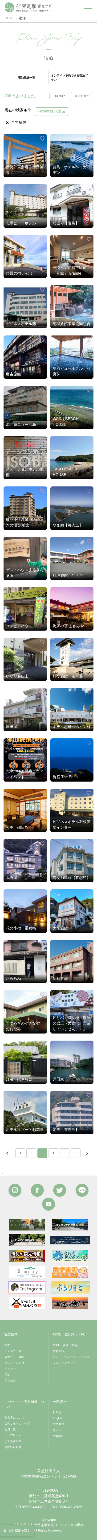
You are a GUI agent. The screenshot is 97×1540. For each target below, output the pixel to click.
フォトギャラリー (64, 1362)
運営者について (14, 1417)
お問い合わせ (12, 1447)
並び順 (58, 96)
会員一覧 (10, 1429)
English (58, 1418)
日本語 (57, 1412)
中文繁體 (58, 1424)
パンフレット (12, 1435)
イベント (10, 1368)
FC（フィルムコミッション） (72, 1357)
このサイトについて (17, 1423)
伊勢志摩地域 (49, 111)
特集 (7, 1345)
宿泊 (22, 18)
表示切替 (80, 96)
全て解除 (18, 122)
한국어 (57, 1430)
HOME (10, 18)
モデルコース (12, 1351)
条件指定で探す (19, 1530)
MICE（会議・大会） (66, 1345)
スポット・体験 (14, 1357)
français (58, 1436)
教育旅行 (58, 1351)
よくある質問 (12, 1441)
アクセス (10, 1380)
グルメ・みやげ (14, 1362)
